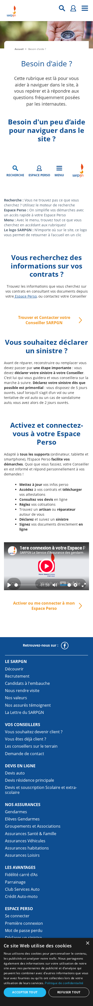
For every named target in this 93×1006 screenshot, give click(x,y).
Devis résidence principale (29, 780)
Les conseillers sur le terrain (31, 746)
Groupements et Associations (33, 826)
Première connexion (24, 923)
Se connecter (17, 916)
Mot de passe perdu (23, 930)
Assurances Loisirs (22, 855)
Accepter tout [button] (24, 992)
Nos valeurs (16, 697)
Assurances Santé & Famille (30, 833)
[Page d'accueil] (11, 11)
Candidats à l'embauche (27, 683)
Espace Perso (25, 296)
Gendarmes (16, 811)
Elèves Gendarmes (22, 819)
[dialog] (46, 972)
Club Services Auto (22, 889)
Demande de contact (24, 753)
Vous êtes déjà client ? (25, 739)
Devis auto (15, 773)
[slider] (26, 584)
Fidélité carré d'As (21, 874)
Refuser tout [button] (69, 992)
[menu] (85, 8)
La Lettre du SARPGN (24, 712)
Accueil (19, 49)
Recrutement (17, 676)
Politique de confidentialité (64, 983)
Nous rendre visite (22, 690)
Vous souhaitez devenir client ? (33, 732)
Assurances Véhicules (25, 841)
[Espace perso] (73, 8)
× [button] (87, 943)
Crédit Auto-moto (21, 896)
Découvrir (14, 669)
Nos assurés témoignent (28, 705)
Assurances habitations (27, 848)
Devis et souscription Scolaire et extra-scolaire (41, 790)
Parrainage (15, 882)
